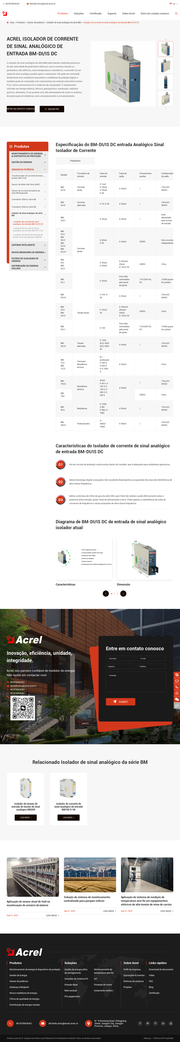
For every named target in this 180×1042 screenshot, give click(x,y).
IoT (95, 978)
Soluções (79, 13)
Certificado (96, 13)
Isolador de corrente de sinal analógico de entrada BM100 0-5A (28, 229)
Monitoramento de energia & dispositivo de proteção (27, 154)
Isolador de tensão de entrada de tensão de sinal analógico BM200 (28, 236)
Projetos (128, 987)
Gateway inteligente (23, 245)
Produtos (63, 13)
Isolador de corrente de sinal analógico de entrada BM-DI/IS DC (111, 22)
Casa (12, 22)
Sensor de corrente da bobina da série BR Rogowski (26, 192)
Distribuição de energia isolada (25, 267)
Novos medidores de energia (28, 252)
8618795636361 (11, 3)
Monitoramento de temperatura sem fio (104, 971)
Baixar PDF (52, 109)
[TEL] (177, 687)
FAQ (151, 981)
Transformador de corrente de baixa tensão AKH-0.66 (27, 177)
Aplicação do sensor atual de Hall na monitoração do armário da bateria (28, 903)
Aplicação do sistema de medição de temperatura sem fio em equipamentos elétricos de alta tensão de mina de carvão (146, 901)
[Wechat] (177, 699)
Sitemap (147, 1038)
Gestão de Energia (22, 162)
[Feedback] (177, 705)
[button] (165, 39)
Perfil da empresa (132, 969)
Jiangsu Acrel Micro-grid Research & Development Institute (49, 1038)
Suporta (112, 13)
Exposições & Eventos (134, 975)
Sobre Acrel (128, 13)
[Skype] (177, 675)
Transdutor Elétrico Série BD (24, 207)
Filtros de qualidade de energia (25, 259)
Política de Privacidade (163, 1038)
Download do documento (161, 969)
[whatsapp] (177, 693)
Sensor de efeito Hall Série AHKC (26, 184)
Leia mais (25, 817)
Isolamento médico (103, 990)
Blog (151, 987)
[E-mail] (177, 681)
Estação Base (71, 984)
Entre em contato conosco (155, 13)
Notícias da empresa (134, 981)
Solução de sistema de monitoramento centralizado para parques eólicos (87, 899)
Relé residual (71, 990)
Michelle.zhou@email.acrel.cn (41, 3)
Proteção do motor (103, 984)
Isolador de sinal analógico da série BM (64, 22)
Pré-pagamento (72, 996)
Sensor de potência (35, 22)
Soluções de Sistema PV (76, 978)
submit (120, 701)
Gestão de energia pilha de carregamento (76, 971)
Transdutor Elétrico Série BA (24, 199)
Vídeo (151, 975)
